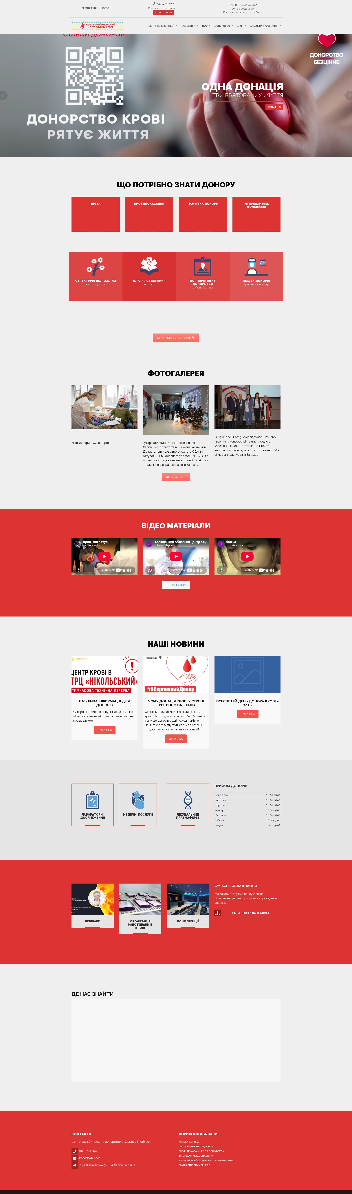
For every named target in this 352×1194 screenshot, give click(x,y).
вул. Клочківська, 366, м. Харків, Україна (107, 1165)
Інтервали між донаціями (196, 1155)
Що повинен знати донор (196, 1146)
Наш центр (188, 25)
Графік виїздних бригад (194, 1165)
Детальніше (176, 108)
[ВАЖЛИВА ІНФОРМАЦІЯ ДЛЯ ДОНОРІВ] (105, 674)
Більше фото (178, 477)
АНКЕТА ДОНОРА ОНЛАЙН (178, 337)
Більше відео (178, 584)
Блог (240, 25)
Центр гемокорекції (161, 25)
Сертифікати (89, 8)
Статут (105, 8)
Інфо (205, 25)
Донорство (222, 25)
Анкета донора (163, 12)
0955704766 (88, 1151)
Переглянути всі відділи (250, 912)
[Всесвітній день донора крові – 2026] (247, 674)
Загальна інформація (264, 25)
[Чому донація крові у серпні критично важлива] (176, 674)
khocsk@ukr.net (89, 1158)
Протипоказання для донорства (201, 1151)
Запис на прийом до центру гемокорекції (206, 1160)
